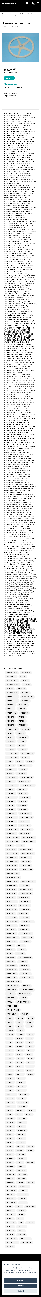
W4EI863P (10, 1122)
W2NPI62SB (25, 902)
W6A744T (10, 1126)
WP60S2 (21, 946)
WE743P (25, 1014)
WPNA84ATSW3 (26, 978)
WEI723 (19, 1038)
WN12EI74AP (25, 865)
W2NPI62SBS (11, 797)
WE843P (9, 1090)
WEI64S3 (10, 1034)
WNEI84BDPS (24, 825)
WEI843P (10, 1082)
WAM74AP (22, 962)
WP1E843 (20, 1154)
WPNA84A (26, 986)
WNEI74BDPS (27, 829)
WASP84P (10, 1195)
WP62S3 (9, 1026)
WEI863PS (21, 689)
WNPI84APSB (11, 974)
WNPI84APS (11, 934)
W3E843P (10, 1179)
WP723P (10, 1171)
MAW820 (21, 1211)
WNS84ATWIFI (12, 673)
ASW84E (9, 773)
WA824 (9, 1054)
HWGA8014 (21, 773)
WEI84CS (10, 689)
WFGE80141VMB (24, 765)
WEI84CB (25, 701)
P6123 (20, 1219)
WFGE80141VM (12, 729)
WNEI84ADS (24, 833)
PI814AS (9, 845)
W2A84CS (10, 737)
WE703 (30, 1034)
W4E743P (10, 1102)
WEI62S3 (10, 1030)
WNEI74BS (22, 805)
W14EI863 (10, 1166)
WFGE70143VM (12, 853)
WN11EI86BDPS (28, 837)
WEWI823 (27, 685)
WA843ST (10, 1211)
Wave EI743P (22, 1102)
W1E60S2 (10, 1130)
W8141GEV (23, 705)
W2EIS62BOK (11, 966)
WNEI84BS (10, 801)
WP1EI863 (10, 1158)
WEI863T (30, 1046)
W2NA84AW (26, 673)
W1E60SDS (10, 741)
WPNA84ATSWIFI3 (13, 1010)
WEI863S (10, 1219)
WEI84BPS (10, 765)
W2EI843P (10, 1118)
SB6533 (30, 761)
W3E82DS (10, 745)
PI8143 (19, 1207)
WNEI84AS (26, 861)
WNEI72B (22, 801)
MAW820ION (22, 737)
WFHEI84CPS (26, 1243)
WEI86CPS (10, 725)
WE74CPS (22, 709)
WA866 (28, 1054)
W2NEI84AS (11, 930)
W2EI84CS (20, 733)
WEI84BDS (10, 781)
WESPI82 (23, 1191)
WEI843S (25, 681)
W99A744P (10, 1175)
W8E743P (10, 1098)
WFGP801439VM (25, 958)
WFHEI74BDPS (26, 777)
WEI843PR (10, 1231)
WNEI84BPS (24, 821)
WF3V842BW (11, 970)
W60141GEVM (24, 781)
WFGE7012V (11, 1187)
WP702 (9, 761)
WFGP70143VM (27, 853)
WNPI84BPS (11, 813)
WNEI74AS (24, 886)
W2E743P (21, 1098)
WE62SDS (10, 709)
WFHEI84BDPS (12, 785)
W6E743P (22, 1175)
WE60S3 (9, 1022)
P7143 (21, 1215)
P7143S (21, 1231)
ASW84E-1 (10, 994)
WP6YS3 (20, 1018)
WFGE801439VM (25, 849)
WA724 (29, 1022)
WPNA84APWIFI (12, 986)
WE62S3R (21, 1235)
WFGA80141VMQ (13, 685)
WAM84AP (10, 962)
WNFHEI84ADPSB (27, 990)
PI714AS (20, 845)
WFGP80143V (11, 857)
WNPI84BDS (11, 833)
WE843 (9, 1046)
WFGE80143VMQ (28, 882)
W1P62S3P (21, 1090)
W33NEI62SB (11, 910)
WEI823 (19, 1042)
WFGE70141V (11, 713)
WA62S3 (9, 1050)
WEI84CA (25, 693)
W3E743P (21, 1179)
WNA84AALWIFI (24, 994)
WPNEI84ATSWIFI (23, 1002)
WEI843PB (21, 1227)
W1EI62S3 (22, 725)
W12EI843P (11, 1199)
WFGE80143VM (26, 869)
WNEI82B (10, 805)
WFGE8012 (10, 1215)
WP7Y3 (19, 1026)
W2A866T (10, 1138)
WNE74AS (10, 950)
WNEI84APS (11, 890)
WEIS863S (25, 729)
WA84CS (22, 717)
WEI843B (10, 1227)
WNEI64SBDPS (12, 829)
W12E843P (10, 1106)
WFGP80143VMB (12, 873)
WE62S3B (10, 1247)
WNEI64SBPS (11, 817)
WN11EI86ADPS (25, 934)
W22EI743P (21, 1171)
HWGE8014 (10, 705)
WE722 (9, 954)
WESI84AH (24, 966)
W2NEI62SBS (11, 886)
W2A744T (22, 1122)
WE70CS (21, 745)
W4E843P (22, 1106)
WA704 (19, 1022)
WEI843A (30, 1223)
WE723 (9, 1038)
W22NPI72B (25, 942)
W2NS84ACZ (11, 677)
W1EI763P (20, 1110)
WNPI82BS (22, 789)
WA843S (22, 1199)
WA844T (10, 1058)
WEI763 (19, 1046)
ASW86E (23, 769)
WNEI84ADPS (11, 869)
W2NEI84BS (25, 797)
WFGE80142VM (12, 1243)
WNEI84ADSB (11, 978)
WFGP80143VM (12, 861)
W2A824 (9, 1162)
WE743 (9, 1042)
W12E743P (21, 1086)
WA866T (10, 1134)
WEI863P (21, 1082)
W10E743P (23, 1094)
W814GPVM (25, 910)
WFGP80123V (25, 857)
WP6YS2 (19, 761)
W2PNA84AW (11, 998)
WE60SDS (22, 749)
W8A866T (21, 1134)
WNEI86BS (10, 793)
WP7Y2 (23, 998)
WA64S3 (20, 1050)
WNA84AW (10, 958)
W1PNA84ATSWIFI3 (13, 982)
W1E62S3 (10, 1078)
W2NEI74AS (11, 1223)
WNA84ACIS (25, 970)
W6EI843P (22, 1118)
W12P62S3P (11, 1094)
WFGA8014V (11, 1191)
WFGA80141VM (12, 693)
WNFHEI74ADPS (28, 841)
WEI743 (29, 1038)
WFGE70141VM (12, 681)
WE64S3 (20, 1034)
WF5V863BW (11, 990)
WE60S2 (21, 1126)
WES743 (30, 1162)
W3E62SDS (10, 749)
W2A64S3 (22, 1158)
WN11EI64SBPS (26, 817)
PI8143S (9, 733)
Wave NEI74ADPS (13, 877)
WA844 (19, 1054)
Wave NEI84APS (25, 894)
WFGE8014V (24, 1187)
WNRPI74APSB (12, 1006)
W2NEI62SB (11, 906)
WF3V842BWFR (12, 1014)
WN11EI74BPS (25, 813)
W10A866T (22, 1130)
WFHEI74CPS (25, 1239)
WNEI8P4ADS (27, 938)
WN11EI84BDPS (12, 841)
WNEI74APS (11, 821)
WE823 (22, 677)
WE (21, 1223)
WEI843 (29, 1042)
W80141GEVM (11, 777)
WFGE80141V (11, 1239)
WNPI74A (10, 946)
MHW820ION (11, 918)
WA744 (30, 1050)
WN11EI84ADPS (12, 938)
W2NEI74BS (11, 849)
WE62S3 (20, 1030)
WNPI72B (10, 789)
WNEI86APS (11, 825)
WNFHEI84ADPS (12, 837)
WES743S (10, 1235)
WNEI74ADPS (11, 865)
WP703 (30, 1018)
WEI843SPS (30, 1207)
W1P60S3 (20, 1142)
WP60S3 (9, 1018)
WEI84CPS (10, 717)
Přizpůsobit (20, 1291)
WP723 (29, 1026)
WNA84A (22, 950)
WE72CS (22, 741)
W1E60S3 (20, 1074)
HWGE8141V (11, 769)
